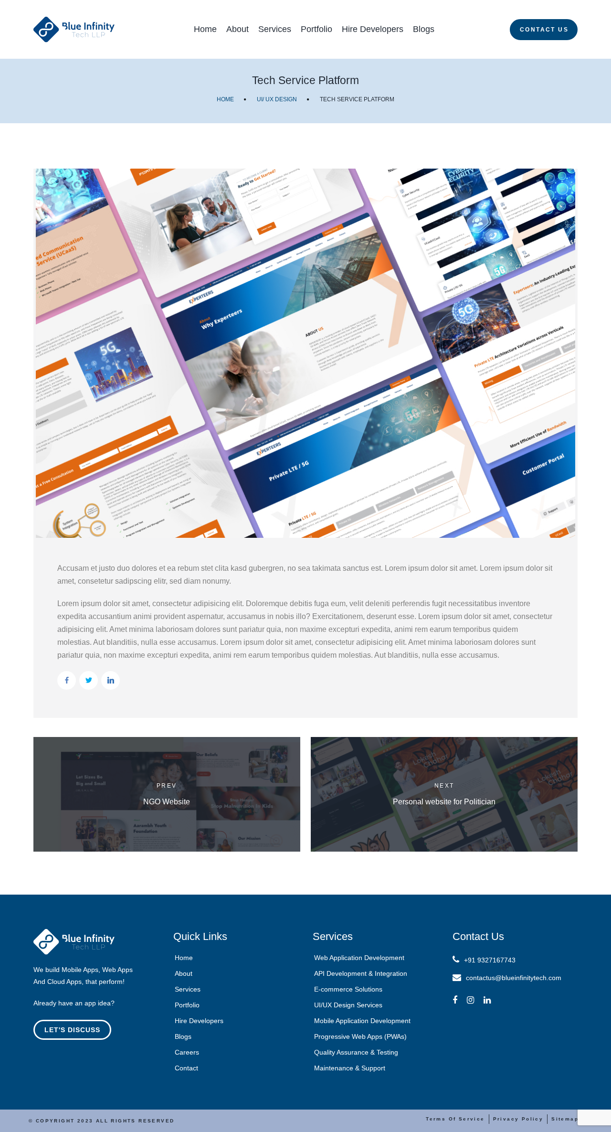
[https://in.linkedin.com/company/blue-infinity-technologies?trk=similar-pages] (487, 1000)
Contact (186, 1068)
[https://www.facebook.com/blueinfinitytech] (455, 1000)
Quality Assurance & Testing (356, 1052)
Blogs (423, 29)
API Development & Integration (360, 973)
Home (205, 29)
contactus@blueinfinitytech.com (513, 978)
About (237, 29)
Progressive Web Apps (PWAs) (360, 1036)
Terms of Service (455, 1118)
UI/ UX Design (277, 99)
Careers (187, 1052)
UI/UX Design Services (348, 1005)
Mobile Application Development (362, 1021)
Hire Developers (372, 29)
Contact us (544, 29)
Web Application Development (359, 957)
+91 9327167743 (490, 960)
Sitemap (565, 1118)
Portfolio (316, 29)
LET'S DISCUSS (72, 1030)
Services (274, 29)
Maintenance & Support (349, 1068)
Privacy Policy (518, 1118)
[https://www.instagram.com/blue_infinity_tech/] (470, 1000)
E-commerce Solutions (348, 989)
